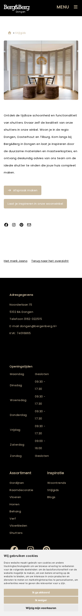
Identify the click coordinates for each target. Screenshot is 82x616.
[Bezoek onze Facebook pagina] (7, 225)
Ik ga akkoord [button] (41, 592)
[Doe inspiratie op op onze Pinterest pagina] (23, 225)
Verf (13, 519)
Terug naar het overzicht (50, 261)
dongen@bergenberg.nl (37, 326)
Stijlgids (53, 490)
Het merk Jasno (15, 261)
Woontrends (56, 483)
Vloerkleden (18, 526)
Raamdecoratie (21, 490)
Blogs (51, 497)
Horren (14, 504)
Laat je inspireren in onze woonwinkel (35, 204)
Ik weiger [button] (41, 600)
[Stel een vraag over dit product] (30, 225)
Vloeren (15, 497)
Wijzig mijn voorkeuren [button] (41, 608)
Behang (15, 511)
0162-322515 (33, 319)
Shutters (16, 533)
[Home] (9, 33)
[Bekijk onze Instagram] (15, 225)
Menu (63, 7)
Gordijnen (17, 483)
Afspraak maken (25, 190)
